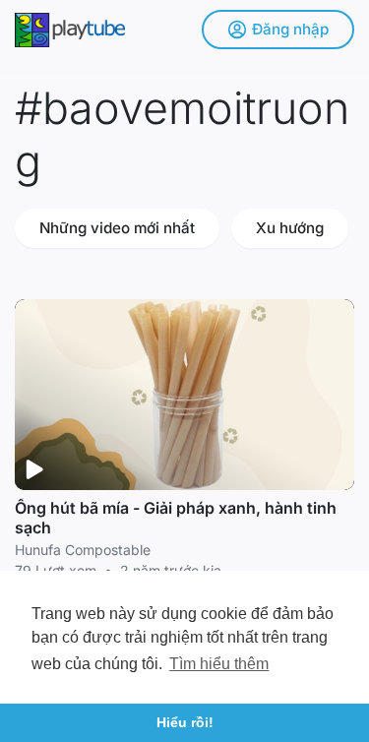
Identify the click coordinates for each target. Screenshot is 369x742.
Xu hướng (290, 227)
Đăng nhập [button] (290, 29)
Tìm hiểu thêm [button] (219, 663)
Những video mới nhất (117, 227)
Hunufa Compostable (83, 549)
